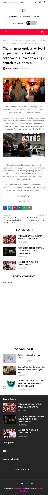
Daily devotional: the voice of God (30, 356)
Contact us (13, 2)
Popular (26, 17)
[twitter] (35, 2)
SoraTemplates (19, 488)
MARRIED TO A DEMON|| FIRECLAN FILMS (28, 263)
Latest (14, 17)
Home (5, 2)
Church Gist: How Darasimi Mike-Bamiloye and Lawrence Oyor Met (31, 369)
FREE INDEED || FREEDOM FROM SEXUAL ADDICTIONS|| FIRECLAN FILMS (31, 250)
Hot (37, 17)
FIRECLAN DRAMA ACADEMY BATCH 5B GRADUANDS (30, 237)
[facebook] (32, 2)
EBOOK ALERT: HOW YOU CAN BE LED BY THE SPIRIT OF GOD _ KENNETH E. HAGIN (31, 383)
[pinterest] (44, 2)
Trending (19, 24)
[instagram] (40, 2)
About (22, 2)
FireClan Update (12, 69)
